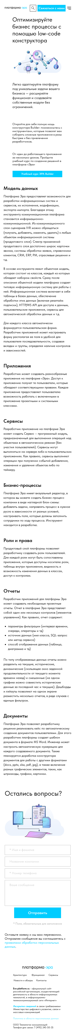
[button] (52, 8)
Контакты (41, 980)
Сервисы (53, 975)
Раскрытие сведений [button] (25, 1006)
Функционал (38, 975)
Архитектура (20, 975)
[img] (69, 8)
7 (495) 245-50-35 (43, 1027)
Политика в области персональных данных (36, 1018)
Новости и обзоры (23, 980)
